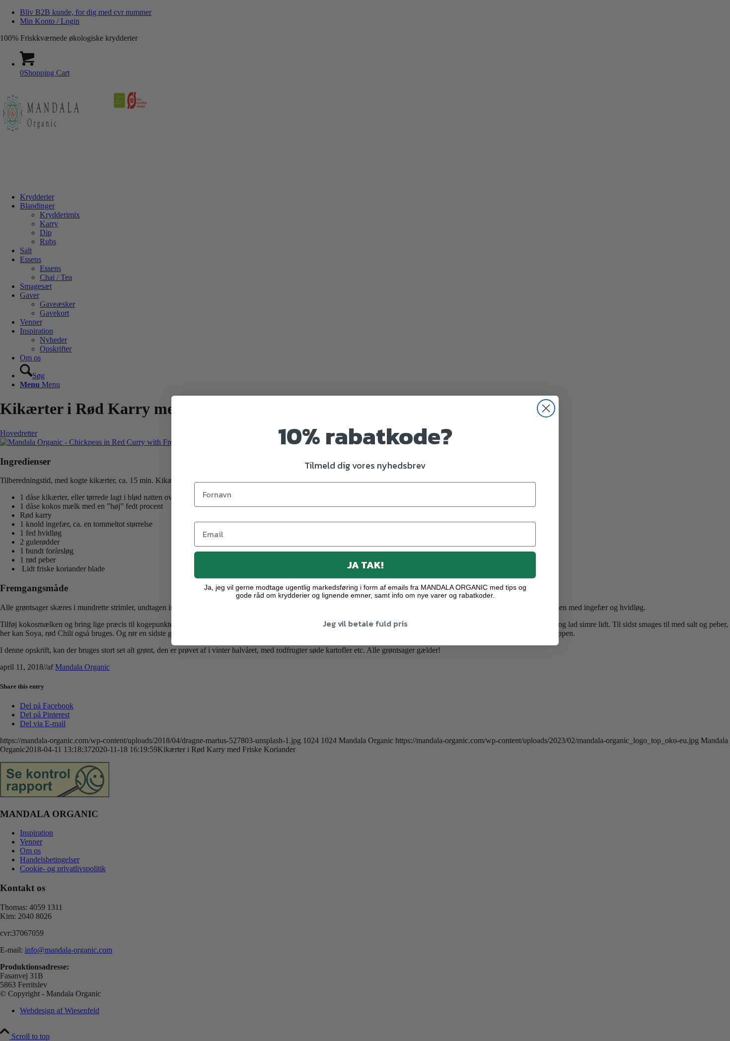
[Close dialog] (546, 408)
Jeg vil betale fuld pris (365, 623)
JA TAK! (365, 564)
